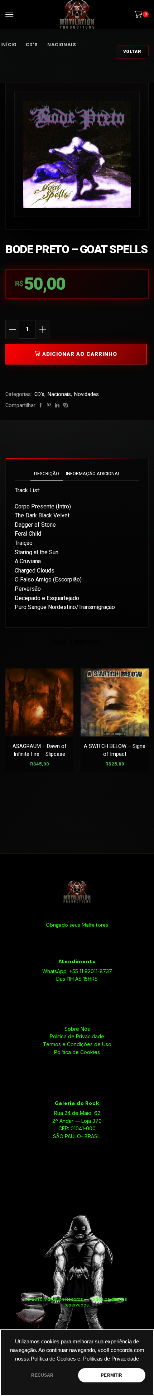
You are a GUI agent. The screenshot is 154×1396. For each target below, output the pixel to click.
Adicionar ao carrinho (79, 354)
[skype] (64, 405)
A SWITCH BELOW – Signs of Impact (114, 750)
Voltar (132, 51)
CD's (32, 44)
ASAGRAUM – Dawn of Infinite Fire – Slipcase (40, 750)
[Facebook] (41, 405)
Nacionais (61, 44)
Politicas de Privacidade (111, 1359)
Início (8, 44)
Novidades (86, 394)
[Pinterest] (49, 405)
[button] (141, 736)
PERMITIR (111, 1375)
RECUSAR (42, 1375)
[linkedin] (57, 405)
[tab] (46, 473)
